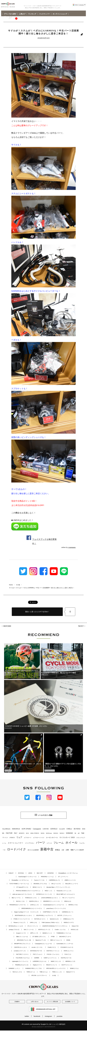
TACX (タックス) (17, 972)
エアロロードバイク (38, 837)
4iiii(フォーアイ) (16, 897)
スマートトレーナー (15, 843)
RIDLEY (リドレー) (51, 965)
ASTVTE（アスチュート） (64, 915)
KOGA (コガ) (74, 929)
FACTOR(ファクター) (22, 954)
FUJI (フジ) (68, 954)
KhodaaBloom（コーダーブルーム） (68, 873)
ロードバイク (16, 849)
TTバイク (5, 837)
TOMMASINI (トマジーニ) (63, 933)
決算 (63, 850)
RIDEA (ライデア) (69, 922)
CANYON (46, 829)
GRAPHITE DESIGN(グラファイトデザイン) (54, 926)
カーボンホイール (52, 837)
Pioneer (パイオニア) (19, 922)
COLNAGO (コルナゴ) (66, 947)
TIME (82, 833)
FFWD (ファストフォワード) (22, 919)
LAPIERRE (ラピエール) (39, 961)
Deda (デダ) (75, 926)
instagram (48, 1016)
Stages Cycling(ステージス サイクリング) (26, 912)
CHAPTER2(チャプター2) (50, 912)
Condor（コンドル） (60, 929)
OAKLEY (11, 873)
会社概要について (70, 1001)
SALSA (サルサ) (54, 919)
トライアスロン (29, 843)
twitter (27, 1016)
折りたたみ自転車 (33, 850)
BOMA (68, 940)
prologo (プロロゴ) (14, 929)
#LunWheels (6, 829)
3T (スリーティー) (33, 926)
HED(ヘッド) (48, 890)
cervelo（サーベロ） (37, 947)
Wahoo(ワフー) (70, 972)
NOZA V (62, 833)
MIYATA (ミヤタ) (73, 904)
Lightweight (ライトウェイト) (20, 961)
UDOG (30, 873)
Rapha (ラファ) (37, 965)
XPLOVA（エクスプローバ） (39, 975)
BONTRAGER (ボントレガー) (23, 915)
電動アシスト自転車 (77, 850)
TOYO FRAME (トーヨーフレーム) (19, 883)
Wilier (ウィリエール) (22, 936)
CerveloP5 (62, 829)
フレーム (58, 842)
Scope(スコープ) (21, 933)
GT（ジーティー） (63, 876)
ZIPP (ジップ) (34, 933)
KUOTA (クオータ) (66, 957)
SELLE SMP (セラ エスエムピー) (65, 894)
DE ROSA (77, 829)
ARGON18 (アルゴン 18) (24, 940)
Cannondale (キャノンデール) (64, 943)
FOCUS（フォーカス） (53, 954)
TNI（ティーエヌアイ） (68, 897)
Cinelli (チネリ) (52, 947)
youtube (59, 1016)
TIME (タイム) (43, 972)
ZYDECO (8, 770)
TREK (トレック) (57, 972)
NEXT (81, 626)
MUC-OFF (40, 873)
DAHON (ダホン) (34, 901)
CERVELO (53, 829)
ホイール (71, 842)
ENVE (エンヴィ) (68, 950)
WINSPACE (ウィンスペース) (51, 901)
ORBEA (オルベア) (68, 919)
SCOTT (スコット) (67, 965)
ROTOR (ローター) (39, 919)
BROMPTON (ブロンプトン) (22, 943)
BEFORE (7, 626)
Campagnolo (37, 829)
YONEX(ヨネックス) (30, 897)
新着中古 (46, 849)
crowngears (72, 547)
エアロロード (27, 837)
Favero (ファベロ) (39, 880)
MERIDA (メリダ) (70, 961)
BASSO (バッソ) (47, 933)
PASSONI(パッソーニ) (47, 876)
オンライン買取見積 (52, 1001)
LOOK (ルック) (34, 904)
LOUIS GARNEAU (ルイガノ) (49, 897)
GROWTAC (50, 873)
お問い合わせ (34, 1001)
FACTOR (9, 833)
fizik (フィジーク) (29, 929)
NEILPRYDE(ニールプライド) (44, 915)
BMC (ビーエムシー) (56, 940)
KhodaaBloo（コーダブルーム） (20, 880)
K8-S (27, 833)
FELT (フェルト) (37, 954)
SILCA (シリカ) (20, 901)
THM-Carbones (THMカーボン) (50, 922)
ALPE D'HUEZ (26, 829)
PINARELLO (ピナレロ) (21, 965)
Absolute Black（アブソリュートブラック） (58, 887)
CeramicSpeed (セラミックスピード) (53, 904)
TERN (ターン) (31, 972)
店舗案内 (16, 1001)
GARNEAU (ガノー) (67, 912)
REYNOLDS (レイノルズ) (16, 926)
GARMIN (36, 957)
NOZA (42, 833)
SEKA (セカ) (67, 901)
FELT (15, 833)
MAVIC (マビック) (56, 961)
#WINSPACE (16, 829)
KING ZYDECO (34, 833)
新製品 (57, 850)
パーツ (40, 842)
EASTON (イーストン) (53, 950)
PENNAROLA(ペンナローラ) (17, 904)
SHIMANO (69, 833)
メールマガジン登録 (45, 815)
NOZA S (55, 833)
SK (75, 833)
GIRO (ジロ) (33, 922)
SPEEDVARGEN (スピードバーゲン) (31, 908)
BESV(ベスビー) (37, 887)
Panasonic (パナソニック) (64, 890)
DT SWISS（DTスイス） (39, 936)
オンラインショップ (60, 14)
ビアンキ (49, 843)
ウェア (19, 837)
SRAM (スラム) (74, 968)
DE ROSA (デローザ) (36, 950)
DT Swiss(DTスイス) (22, 887)
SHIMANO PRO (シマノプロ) (33, 968)
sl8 (78, 833)
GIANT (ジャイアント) (50, 957)
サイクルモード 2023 (67, 837)
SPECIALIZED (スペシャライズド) (55, 968)
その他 (54, 975)
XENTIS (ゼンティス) (44, 929)
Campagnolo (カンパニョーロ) (43, 943)
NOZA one (49, 833)
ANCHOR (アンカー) (65, 936)
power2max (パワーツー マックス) (56, 908)
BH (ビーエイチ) (56, 883)
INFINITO (21, 833)
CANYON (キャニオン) (20, 947)
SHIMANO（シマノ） (15, 968)
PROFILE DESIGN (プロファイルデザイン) (28, 890)
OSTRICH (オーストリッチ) (44, 894)
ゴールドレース (50, 770)
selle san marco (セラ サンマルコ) (21, 894)
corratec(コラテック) (20, 950)
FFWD (53, 936)
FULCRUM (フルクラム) (22, 957)
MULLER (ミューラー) (71, 883)
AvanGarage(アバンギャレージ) (27, 876)
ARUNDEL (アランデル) (40, 883)
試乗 (67, 850)
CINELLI (69, 829)
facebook (37, 1016)
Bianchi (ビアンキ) (41, 940)
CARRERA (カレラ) (54, 880)
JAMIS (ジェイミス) (70, 880)
